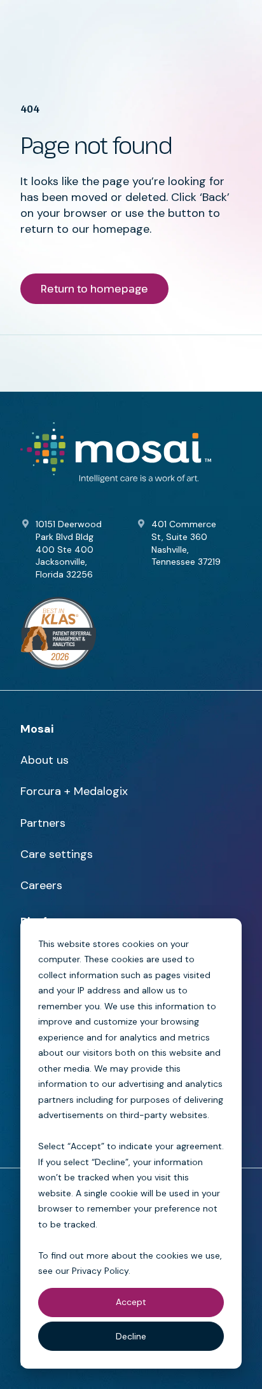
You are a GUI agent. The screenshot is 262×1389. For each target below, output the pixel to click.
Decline (131, 1336)
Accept (131, 1302)
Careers (41, 885)
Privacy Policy (100, 1270)
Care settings (56, 854)
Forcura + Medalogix (74, 791)
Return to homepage (94, 289)
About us (44, 760)
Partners (43, 823)
